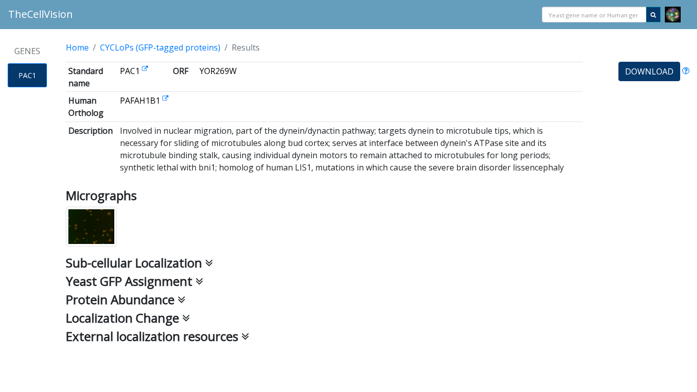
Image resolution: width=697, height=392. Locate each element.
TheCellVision (40, 14)
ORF (180, 71)
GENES (27, 51)
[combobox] (594, 14)
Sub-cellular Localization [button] (135, 262)
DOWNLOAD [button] (649, 71)
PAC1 (27, 75)
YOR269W (218, 71)
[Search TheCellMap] (673, 14)
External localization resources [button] (153, 336)
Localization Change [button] (124, 317)
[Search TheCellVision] (653, 14)
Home (77, 47)
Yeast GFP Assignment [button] (130, 281)
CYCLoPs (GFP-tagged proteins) (160, 47)
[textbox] (594, 15)
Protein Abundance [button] (122, 299)
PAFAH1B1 (141, 100)
